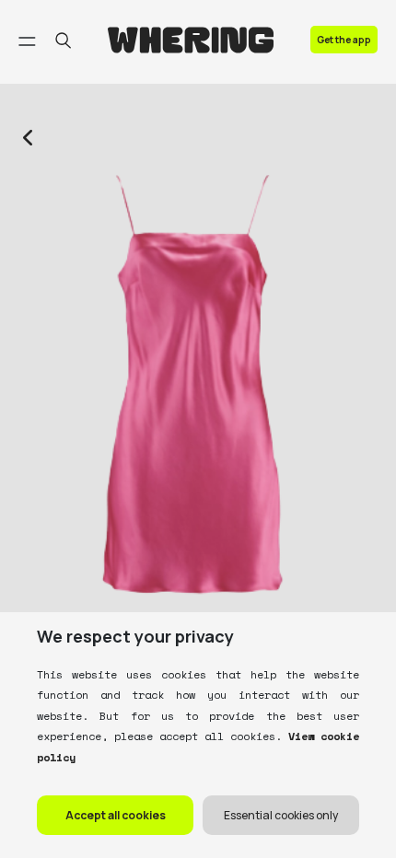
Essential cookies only (281, 815)
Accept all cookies (115, 815)
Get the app (344, 39)
